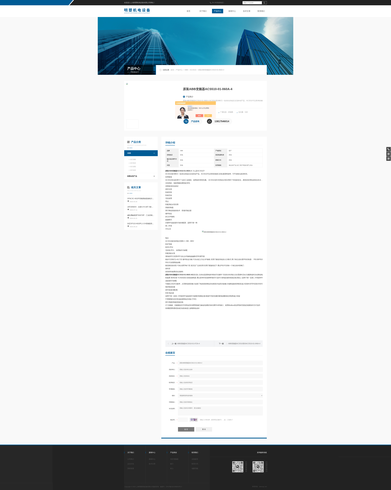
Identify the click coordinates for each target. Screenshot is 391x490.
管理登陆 (255, 486)
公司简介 (130, 459)
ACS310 (133, 170)
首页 (188, 11)
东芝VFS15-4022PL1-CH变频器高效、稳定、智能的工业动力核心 (141, 223)
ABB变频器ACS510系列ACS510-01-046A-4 (244, 343)
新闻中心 (232, 11)
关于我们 (203, 11)
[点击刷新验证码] (194, 419)
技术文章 (246, 11)
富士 (172, 468)
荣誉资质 (130, 468)
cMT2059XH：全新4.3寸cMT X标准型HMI (141, 207)
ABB (186, 70)
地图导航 (195, 468)
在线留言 (195, 459)
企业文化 (130, 464)
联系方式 (195, 464)
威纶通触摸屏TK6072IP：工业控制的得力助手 (141, 215)
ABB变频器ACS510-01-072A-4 (188, 343)
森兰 (172, 464)
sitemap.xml (263, 486)
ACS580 (133, 159)
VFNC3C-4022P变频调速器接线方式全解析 (141, 198)
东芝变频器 (174, 459)
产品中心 (217, 11)
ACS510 (193, 70)
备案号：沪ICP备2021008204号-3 (171, 486)
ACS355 (133, 166)
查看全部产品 (132, 176)
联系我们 (261, 11)
